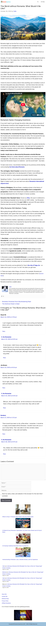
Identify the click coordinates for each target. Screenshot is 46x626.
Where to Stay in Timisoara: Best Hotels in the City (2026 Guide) (17, 516)
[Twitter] (3, 296)
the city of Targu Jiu (34, 265)
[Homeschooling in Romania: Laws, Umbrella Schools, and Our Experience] (23, 552)
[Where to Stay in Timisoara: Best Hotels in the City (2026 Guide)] (23, 509)
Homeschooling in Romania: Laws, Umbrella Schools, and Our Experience (20, 559)
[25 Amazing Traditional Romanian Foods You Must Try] (23, 539)
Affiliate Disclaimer (6, 603)
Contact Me (4, 596)
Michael (4, 572)
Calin (3, 566)
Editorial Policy (5, 598)
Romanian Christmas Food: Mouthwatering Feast (16, 301)
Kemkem (3, 415)
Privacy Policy (5, 600)
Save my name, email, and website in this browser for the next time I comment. (22, 495)
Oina (28, 198)
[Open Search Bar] (38, 2)
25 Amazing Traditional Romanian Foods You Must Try (15, 545)
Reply (3, 331)
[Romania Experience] (6, 2)
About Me (4, 594)
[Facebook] (1, 296)
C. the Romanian (6, 337)
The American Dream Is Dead (10, 304)
